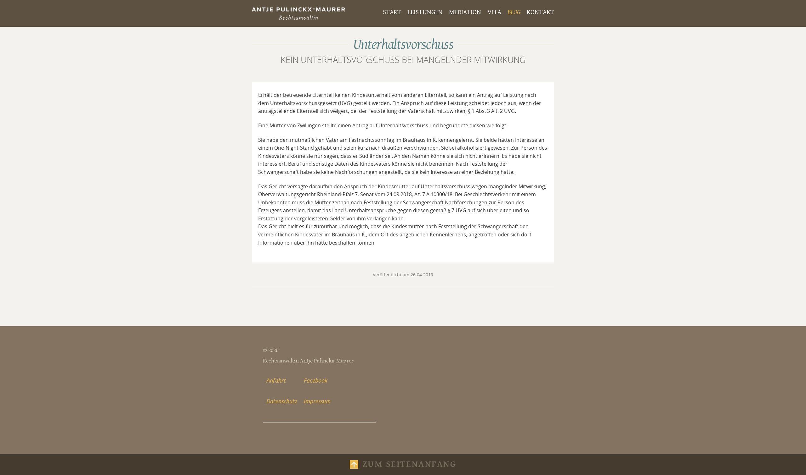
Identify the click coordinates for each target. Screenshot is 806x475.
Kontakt (540, 12)
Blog (514, 12)
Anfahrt (276, 380)
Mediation (465, 12)
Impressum (317, 401)
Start (392, 12)
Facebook (315, 380)
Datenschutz (281, 401)
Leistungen (425, 12)
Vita (494, 12)
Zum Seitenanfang (409, 464)
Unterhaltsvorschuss (403, 45)
